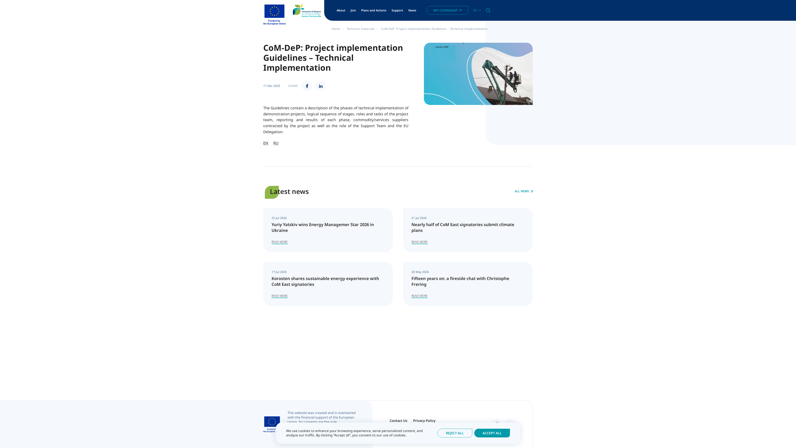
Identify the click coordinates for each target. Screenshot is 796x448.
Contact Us (398, 420)
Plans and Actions (373, 10)
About (341, 10)
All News (522, 191)
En (475, 10)
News (412, 10)
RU (275, 142)
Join (353, 10)
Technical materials (361, 29)
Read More (280, 242)
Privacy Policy (424, 420)
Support (397, 10)
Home (336, 29)
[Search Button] (488, 10)
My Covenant (445, 10)
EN (265, 142)
